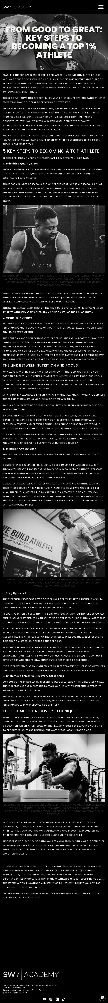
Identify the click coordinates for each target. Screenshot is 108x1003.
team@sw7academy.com (14, 987)
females (21, 670)
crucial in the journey (36, 464)
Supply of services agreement (16, 990)
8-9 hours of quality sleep (30, 173)
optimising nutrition (63, 116)
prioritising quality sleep (27, 116)
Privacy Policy (38, 990)
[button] (101, 7)
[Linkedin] (57, 999)
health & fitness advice (18, 897)
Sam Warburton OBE (70, 874)
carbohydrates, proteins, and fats (52, 338)
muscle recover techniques (42, 717)
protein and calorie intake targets (63, 323)
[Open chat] (102, 997)
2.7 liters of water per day (79, 670)
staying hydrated (31, 121)
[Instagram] (50, 999)
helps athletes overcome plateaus (48, 483)
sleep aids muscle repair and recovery (27, 188)
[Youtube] (44, 999)
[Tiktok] (63, 999)
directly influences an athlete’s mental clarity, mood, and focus (59, 376)
